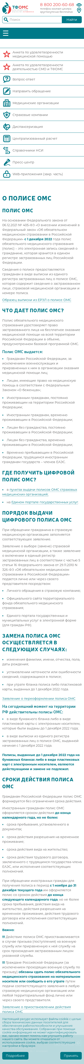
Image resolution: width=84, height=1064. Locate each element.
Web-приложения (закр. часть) (38, 174)
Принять (71, 1056)
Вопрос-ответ (24, 79)
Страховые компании (30, 115)
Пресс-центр (23, 162)
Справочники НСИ (28, 150)
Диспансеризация (28, 127)
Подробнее (15, 1056)
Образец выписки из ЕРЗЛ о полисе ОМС (36, 300)
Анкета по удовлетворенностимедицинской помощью (38, 54)
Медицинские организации (36, 103)
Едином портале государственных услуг (44, 502)
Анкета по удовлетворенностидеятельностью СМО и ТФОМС (38, 67)
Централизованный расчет (35, 139)
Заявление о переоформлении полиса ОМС (38, 699)
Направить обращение (32, 91)
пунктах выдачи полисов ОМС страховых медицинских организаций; (39, 492)
